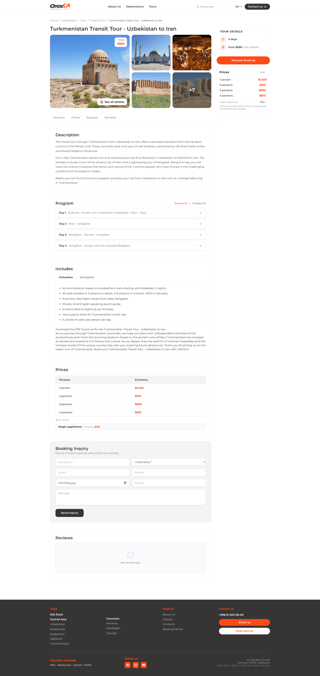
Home (53, 20)
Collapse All (199, 203)
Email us (244, 622)
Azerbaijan (113, 628)
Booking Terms (173, 629)
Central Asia (58, 619)
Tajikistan (56, 638)
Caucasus (112, 618)
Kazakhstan (58, 629)
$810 (262, 95)
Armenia (112, 623)
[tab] (66, 277)
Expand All (180, 203)
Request (92, 117)
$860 (262, 90)
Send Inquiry (69, 512)
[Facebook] (128, 665)
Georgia (111, 633)
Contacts (169, 624)
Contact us (255, 6)
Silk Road (56, 614)
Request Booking (243, 60)
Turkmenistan (69, 20)
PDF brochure (84, 329)
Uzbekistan (57, 624)
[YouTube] (144, 665)
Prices (76, 117)
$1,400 (262, 79)
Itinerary (59, 117)
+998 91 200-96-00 (231, 614)
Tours (152, 6)
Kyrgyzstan (57, 634)
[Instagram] (136, 665)
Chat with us (244, 631)
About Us (114, 6)
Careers (168, 619)
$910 (263, 85)
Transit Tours (97, 20)
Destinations (135, 6)
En (237, 6)
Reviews (110, 117)
